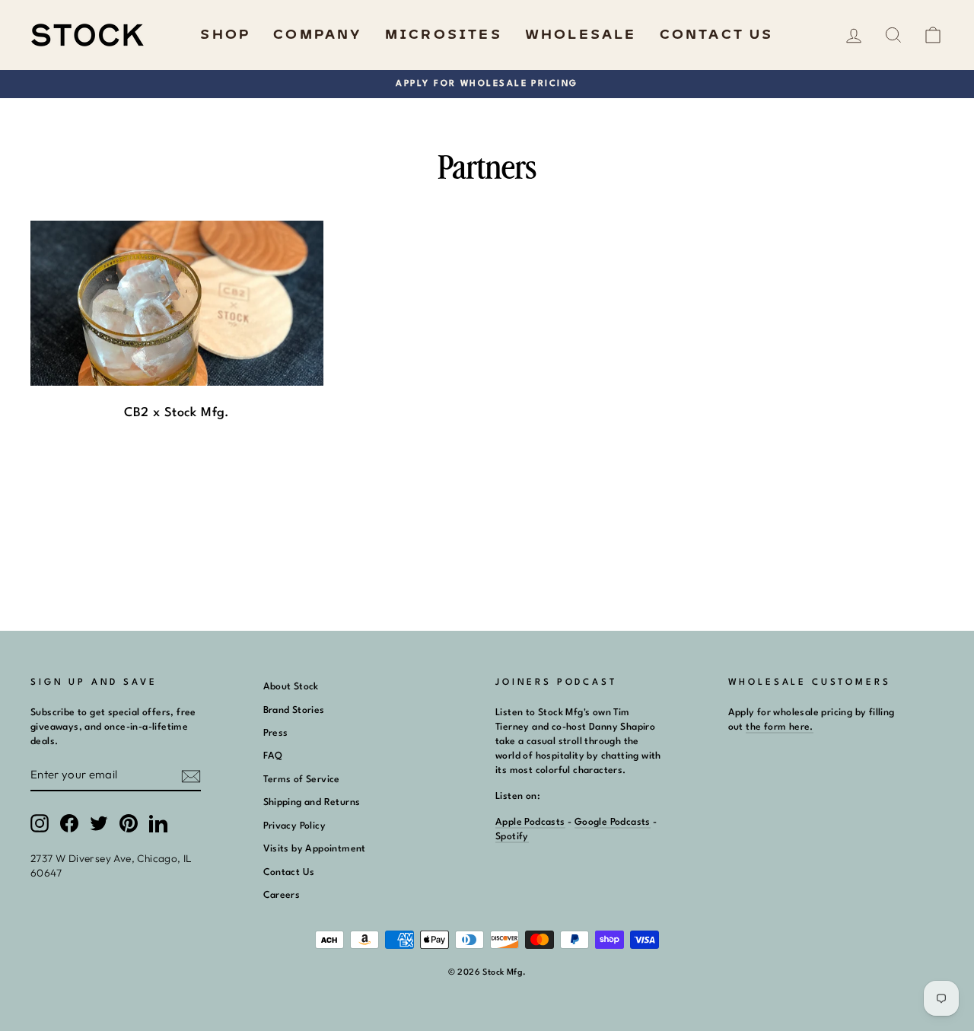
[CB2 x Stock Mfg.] (176, 303)
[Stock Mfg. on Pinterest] (128, 823)
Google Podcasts (613, 822)
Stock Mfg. (504, 973)
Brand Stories (294, 710)
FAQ (273, 756)
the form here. (779, 727)
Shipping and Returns (312, 802)
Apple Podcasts (530, 822)
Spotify (512, 837)
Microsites (443, 35)
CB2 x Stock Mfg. (176, 412)
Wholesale (581, 35)
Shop (225, 35)
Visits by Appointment (314, 849)
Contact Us (717, 35)
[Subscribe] (191, 775)
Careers (282, 895)
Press (275, 733)
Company (317, 35)
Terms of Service (301, 779)
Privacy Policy (294, 826)
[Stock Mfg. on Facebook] (69, 823)
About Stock (291, 687)
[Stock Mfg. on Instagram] (39, 823)
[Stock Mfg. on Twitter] (99, 823)
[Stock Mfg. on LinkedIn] (158, 823)
